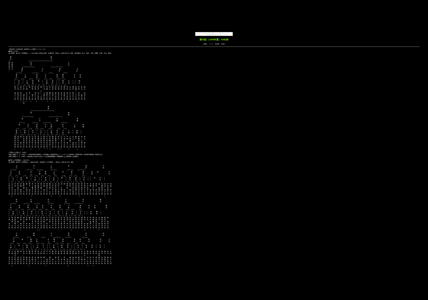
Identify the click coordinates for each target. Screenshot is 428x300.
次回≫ (223, 44)
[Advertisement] (214, 16)
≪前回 (205, 44)
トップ (211, 44)
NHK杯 (217, 44)
